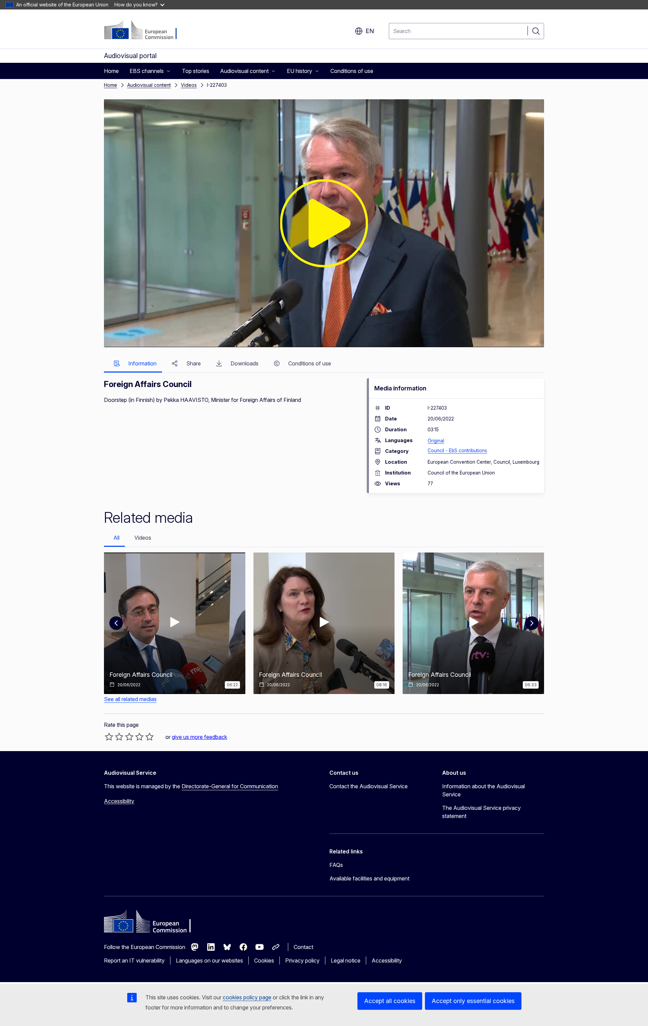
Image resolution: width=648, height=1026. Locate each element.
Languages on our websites (209, 960)
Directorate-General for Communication (230, 786)
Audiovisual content (149, 85)
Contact (303, 947)
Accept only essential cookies (473, 1000)
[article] (174, 623)
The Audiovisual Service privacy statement (481, 811)
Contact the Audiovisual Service (368, 786)
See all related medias (130, 699)
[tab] (133, 364)
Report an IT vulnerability (134, 960)
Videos (189, 85)
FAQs (336, 865)
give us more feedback (199, 737)
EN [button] (370, 30)
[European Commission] (145, 30)
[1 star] (109, 736)
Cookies (264, 960)
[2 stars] (114, 736)
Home (110, 85)
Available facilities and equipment (369, 878)
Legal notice (345, 960)
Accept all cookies (389, 1000)
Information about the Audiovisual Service (483, 790)
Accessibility (119, 801)
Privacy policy (302, 960)
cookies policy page (247, 997)
